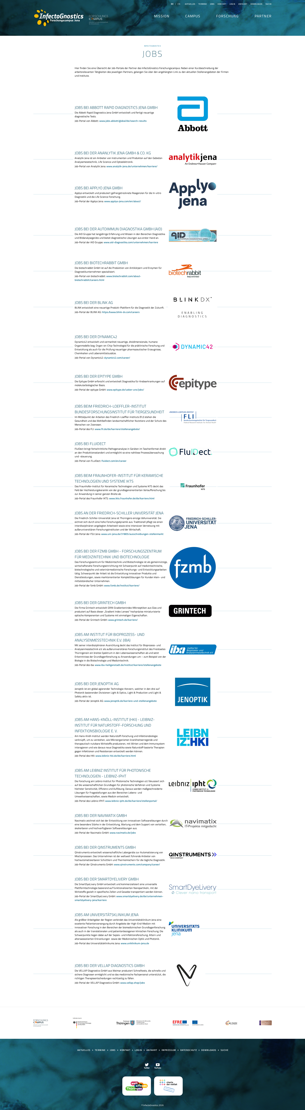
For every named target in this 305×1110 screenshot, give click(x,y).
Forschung (227, 16)
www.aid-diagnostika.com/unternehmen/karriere (131, 242)
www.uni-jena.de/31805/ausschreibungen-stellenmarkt (132, 534)
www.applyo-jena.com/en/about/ (122, 201)
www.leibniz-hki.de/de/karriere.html (115, 756)
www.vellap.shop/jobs (132, 983)
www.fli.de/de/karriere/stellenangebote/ (117, 429)
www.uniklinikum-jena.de (135, 943)
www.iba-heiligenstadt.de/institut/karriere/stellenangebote (128, 665)
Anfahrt (242, 4)
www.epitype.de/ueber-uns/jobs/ (125, 390)
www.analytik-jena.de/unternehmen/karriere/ (131, 166)
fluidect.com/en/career (114, 461)
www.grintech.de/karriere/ (123, 620)
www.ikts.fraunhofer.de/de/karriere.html (131, 498)
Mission (161, 16)
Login (232, 4)
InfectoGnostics (152, 46)
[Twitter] (147, 1065)
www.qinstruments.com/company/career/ (137, 864)
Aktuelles (190, 4)
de (172, 3)
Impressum (169, 1050)
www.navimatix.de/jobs (123, 833)
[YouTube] (158, 1065)
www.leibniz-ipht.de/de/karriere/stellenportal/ (131, 801)
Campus (192, 16)
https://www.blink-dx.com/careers (121, 312)
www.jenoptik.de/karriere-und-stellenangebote (130, 701)
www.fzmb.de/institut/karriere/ (121, 585)
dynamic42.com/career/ (117, 358)
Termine (202, 4)
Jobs (212, 4)
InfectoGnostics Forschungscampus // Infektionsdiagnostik (58, 18)
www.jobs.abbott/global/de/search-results (123, 121)
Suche (269, 4)
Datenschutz (189, 1050)
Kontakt (222, 4)
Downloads (256, 4)
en (179, 3)
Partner (263, 16)
